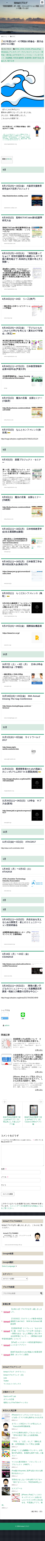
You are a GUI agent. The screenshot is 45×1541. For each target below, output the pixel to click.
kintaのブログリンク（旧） (14, 1375)
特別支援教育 (18, 58)
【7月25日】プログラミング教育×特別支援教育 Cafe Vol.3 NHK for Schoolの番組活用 (26, 1321)
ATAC (17, 49)
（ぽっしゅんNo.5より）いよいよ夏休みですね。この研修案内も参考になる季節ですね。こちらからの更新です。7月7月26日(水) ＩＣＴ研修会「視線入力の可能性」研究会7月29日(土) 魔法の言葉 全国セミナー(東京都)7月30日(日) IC (17, 137)
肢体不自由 (37, 58)
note (5, 1378)
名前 (4, 1169)
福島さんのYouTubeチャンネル (15, 1402)
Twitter (6, 1381)
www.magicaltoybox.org (10, 144)
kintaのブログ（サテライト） (14, 1372)
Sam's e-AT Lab (9, 1396)
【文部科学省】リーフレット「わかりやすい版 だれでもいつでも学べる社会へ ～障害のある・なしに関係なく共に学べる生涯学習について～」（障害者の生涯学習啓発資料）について (23, 1333)
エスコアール (17, 1488)
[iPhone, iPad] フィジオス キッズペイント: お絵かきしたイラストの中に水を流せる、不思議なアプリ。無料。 (22, 1500)
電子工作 (10, 61)
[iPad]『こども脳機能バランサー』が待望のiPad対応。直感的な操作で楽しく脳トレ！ (27, 1453)
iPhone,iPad (36, 49)
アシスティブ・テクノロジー (20, 52)
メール (5, 1177)
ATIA (22, 49)
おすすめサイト (18, 55)
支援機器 (8, 58)
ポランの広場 (8, 1399)
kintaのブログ (21, 3)
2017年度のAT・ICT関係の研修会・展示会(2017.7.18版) (16, 127)
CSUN (27, 49)
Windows (4, 52)
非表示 (8, 159)
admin (7, 1025)
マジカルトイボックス (12, 1384)
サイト (3, 1185)
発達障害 (28, 58)
